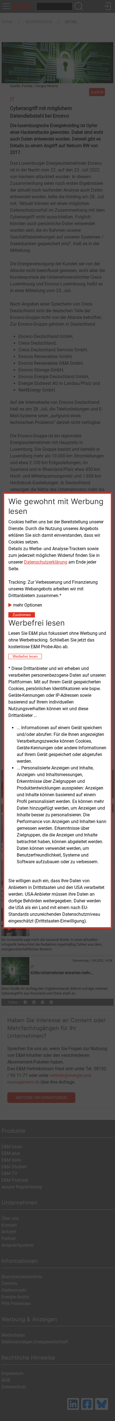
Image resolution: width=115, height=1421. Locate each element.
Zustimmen (21, 615)
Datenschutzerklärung (45, 562)
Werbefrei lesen (25, 656)
